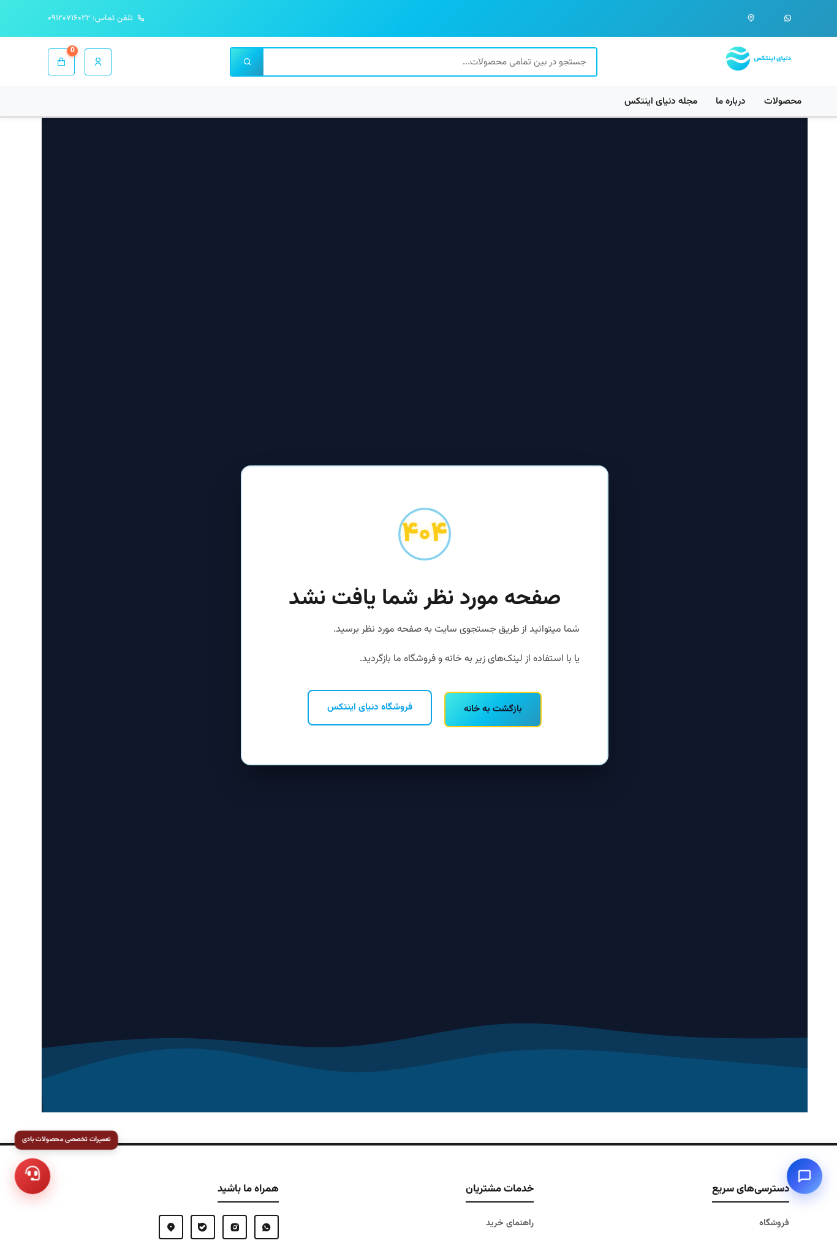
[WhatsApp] (266, 1227)
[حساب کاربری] (98, 61)
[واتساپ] (788, 18)
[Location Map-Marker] (171, 1227)
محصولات (782, 101)
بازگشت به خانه (493, 709)
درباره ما (731, 101)
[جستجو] (247, 61)
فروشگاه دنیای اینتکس (369, 707)
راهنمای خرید (510, 1223)
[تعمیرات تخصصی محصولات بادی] (32, 1176)
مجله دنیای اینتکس (660, 101)
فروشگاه (774, 1223)
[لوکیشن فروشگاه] (751, 18)
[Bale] (203, 1227)
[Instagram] (234, 1227)
